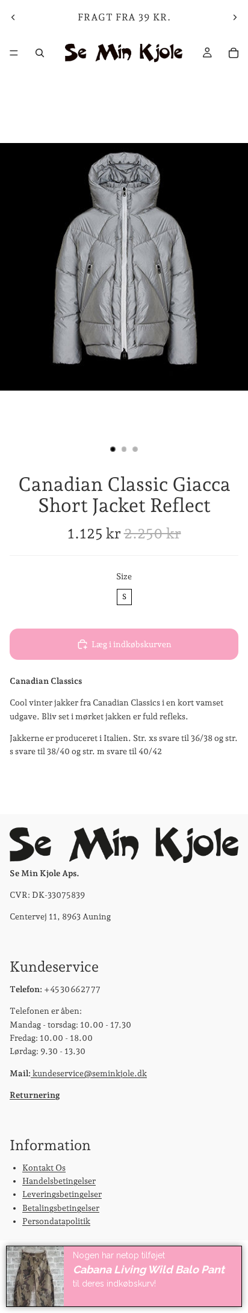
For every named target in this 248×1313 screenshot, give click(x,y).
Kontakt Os (44, 1167)
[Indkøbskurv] (233, 53)
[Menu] (14, 53)
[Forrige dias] (13, 17)
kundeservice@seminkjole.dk (89, 1072)
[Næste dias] (235, 17)
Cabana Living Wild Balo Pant (149, 1269)
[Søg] (39, 53)
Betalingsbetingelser (60, 1207)
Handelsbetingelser (59, 1181)
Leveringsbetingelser (62, 1194)
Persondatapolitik (56, 1221)
